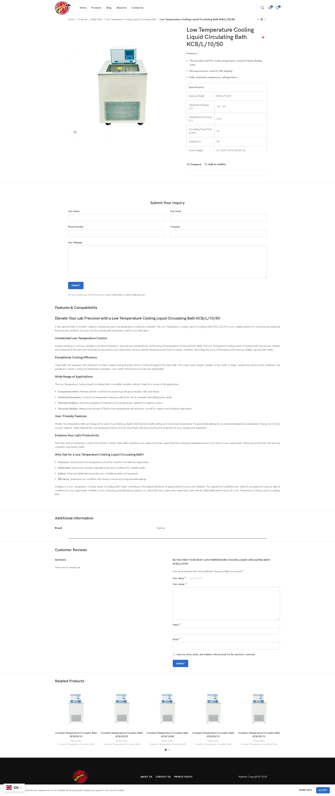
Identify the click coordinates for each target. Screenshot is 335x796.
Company (175, 226)
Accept (323, 790)
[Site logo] (63, 7)
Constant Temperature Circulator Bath (76, 744)
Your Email (175, 211)
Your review (180, 584)
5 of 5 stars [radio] (201, 578)
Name (177, 625)
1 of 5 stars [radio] (190, 578)
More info (305, 790)
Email (176, 639)
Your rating (179, 578)
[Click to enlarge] (75, 132)
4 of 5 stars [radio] (198, 578)
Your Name (73, 211)
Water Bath (97, 19)
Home (71, 19)
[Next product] (265, 19)
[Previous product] (258, 19)
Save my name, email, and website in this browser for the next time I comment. (216, 654)
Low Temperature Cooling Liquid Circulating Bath (131, 19)
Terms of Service (133, 294)
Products (83, 19)
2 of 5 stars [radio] (193, 578)
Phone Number (75, 226)
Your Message (75, 242)
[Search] (262, 7)
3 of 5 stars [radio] (196, 578)
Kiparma (243, 776)
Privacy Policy (116, 294)
